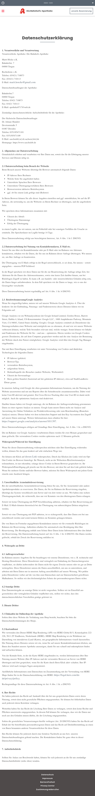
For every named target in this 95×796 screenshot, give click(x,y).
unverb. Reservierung (81, 11)
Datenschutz (47, 774)
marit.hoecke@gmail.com (23, 82)
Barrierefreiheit (47, 782)
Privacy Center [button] (48, 786)
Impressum (47, 778)
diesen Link (31, 456)
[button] (47, 3)
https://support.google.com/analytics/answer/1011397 (29, 421)
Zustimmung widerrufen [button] (47, 789)
